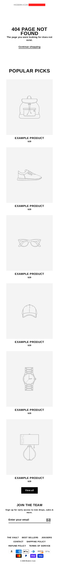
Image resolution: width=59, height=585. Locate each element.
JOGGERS (47, 537)
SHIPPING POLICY (36, 541)
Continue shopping (29, 47)
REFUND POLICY (17, 546)
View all (29, 490)
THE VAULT (13, 537)
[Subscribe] (48, 520)
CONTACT (18, 541)
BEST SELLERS (30, 537)
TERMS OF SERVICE (40, 546)
